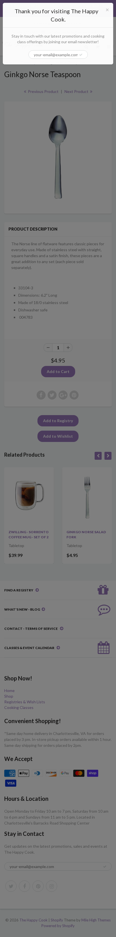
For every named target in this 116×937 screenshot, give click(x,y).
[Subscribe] (81, 54)
